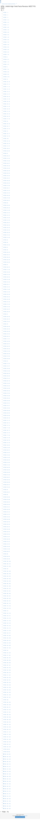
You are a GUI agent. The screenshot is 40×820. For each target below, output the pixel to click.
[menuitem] (0, 2)
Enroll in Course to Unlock (20, 817)
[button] (0, 0)
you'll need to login (24, 815)
